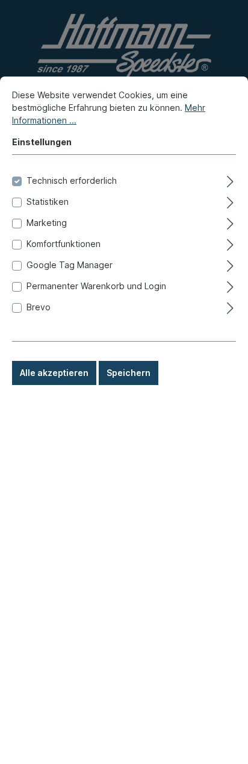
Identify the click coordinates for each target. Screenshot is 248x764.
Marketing (46, 223)
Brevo (38, 307)
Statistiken (47, 201)
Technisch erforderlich (71, 180)
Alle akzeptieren (54, 373)
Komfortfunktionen (63, 244)
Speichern (128, 373)
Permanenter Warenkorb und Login (96, 286)
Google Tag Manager (69, 265)
